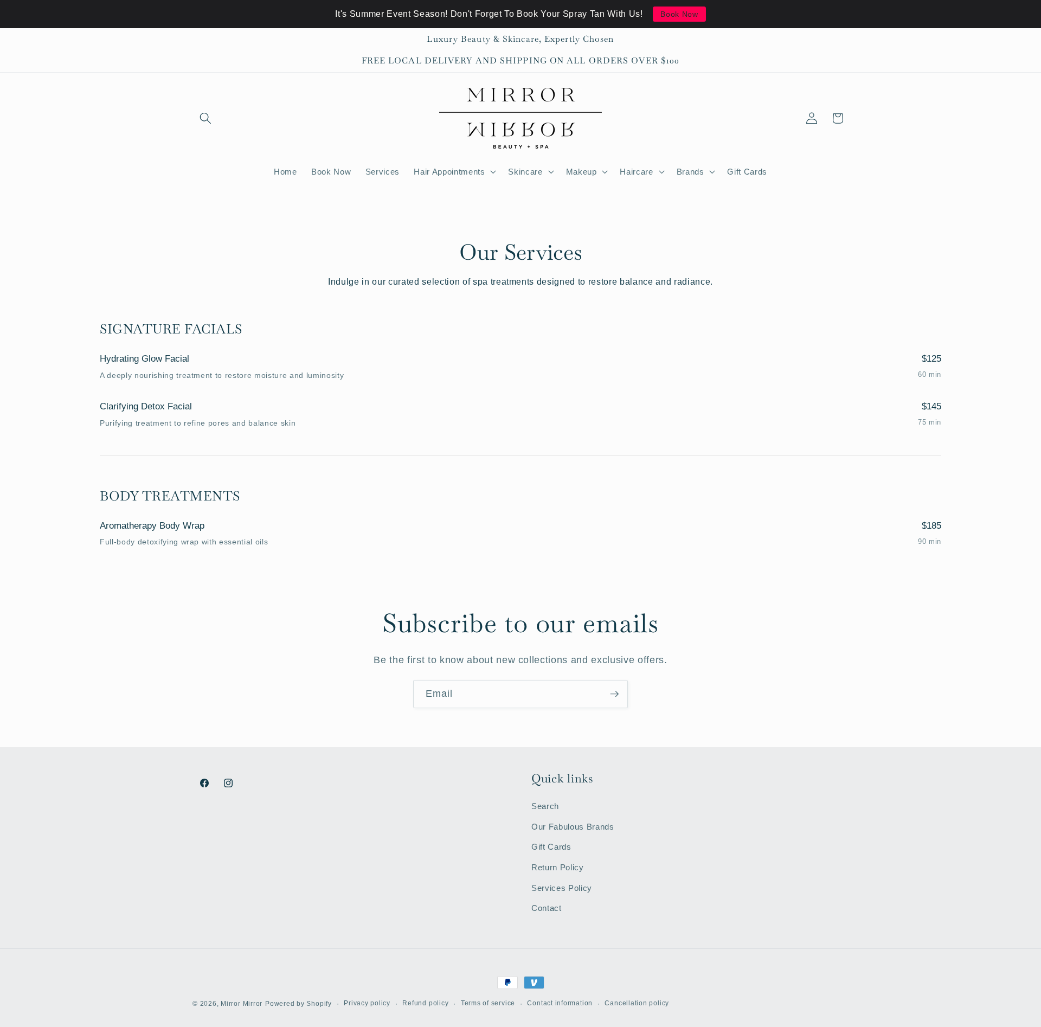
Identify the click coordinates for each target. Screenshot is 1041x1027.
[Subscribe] (614, 694)
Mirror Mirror (241, 1003)
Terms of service (488, 1003)
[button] (205, 118)
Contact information (560, 1003)
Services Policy (561, 888)
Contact (546, 908)
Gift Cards (551, 846)
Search (545, 806)
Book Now (679, 14)
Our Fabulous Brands (572, 826)
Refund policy (425, 1003)
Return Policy (557, 867)
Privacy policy (367, 1003)
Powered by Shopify (298, 1003)
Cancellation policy (637, 1003)
